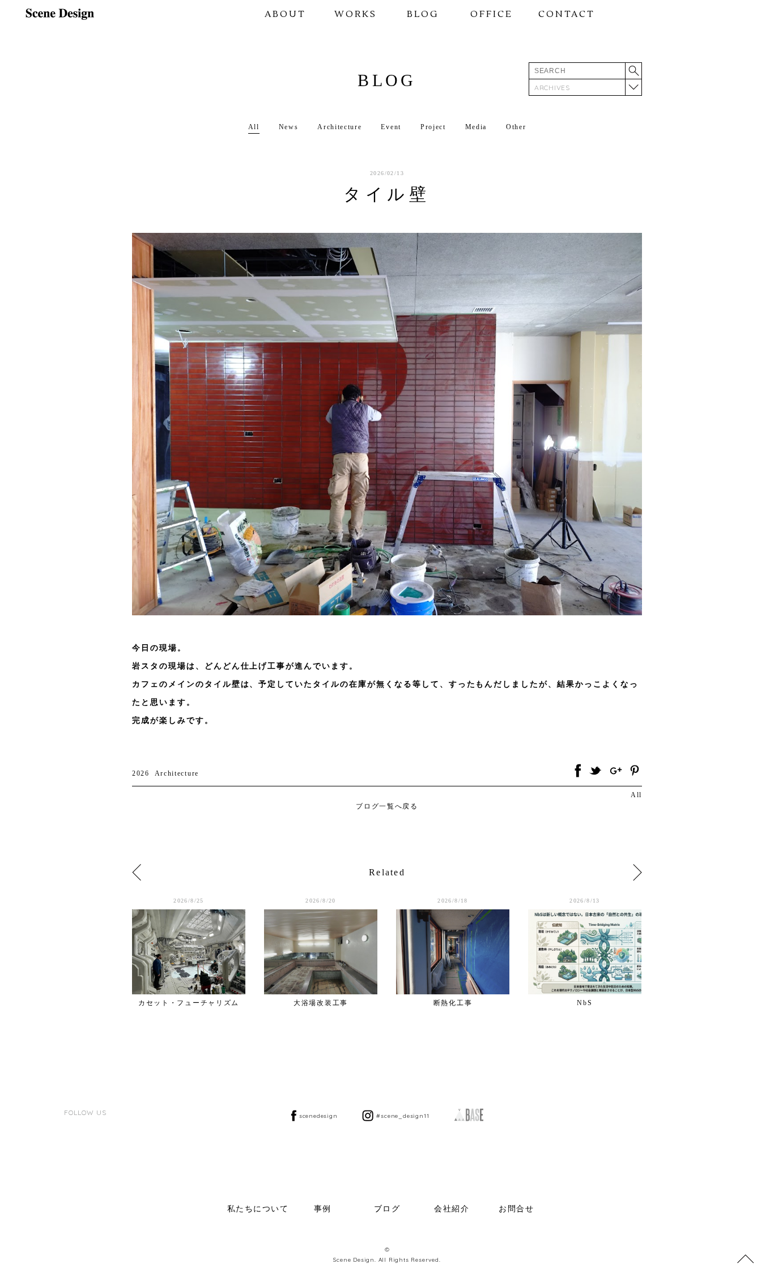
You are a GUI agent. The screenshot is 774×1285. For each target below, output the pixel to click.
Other (516, 127)
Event (391, 127)
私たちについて (258, 1209)
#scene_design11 (402, 1116)
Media (476, 127)
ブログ (387, 1209)
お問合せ (516, 1209)
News (289, 127)
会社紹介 (451, 1209)
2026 (141, 773)
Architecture (339, 127)
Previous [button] (136, 872)
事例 (322, 1209)
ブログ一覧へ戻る (387, 806)
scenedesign (318, 1116)
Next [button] (637, 872)
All (254, 127)
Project (433, 127)
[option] (198, 952)
